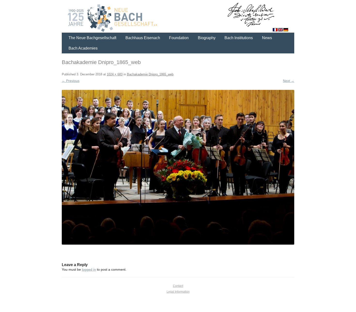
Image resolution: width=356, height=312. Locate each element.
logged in (89, 269)
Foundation (179, 38)
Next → (288, 81)
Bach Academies (83, 48)
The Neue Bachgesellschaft (92, 38)
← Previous (70, 81)
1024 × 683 (115, 74)
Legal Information (178, 291)
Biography (207, 38)
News (267, 38)
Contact (178, 286)
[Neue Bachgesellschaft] (178, 17)
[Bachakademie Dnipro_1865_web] (178, 167)
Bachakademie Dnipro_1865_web (150, 74)
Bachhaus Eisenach (142, 38)
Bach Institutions (238, 38)
